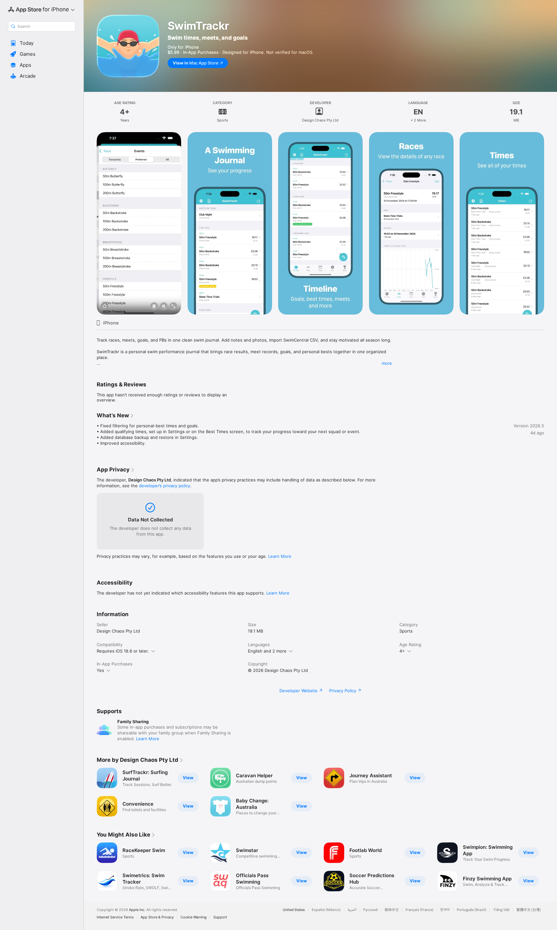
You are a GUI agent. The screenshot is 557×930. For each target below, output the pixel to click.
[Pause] (154, 306)
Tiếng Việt (501, 910)
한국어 (445, 910)
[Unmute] (164, 306)
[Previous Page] (90, 223)
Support (220, 917)
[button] (41, 43)
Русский (370, 910)
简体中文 (392, 910)
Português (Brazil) (471, 910)
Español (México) (326, 910)
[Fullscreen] (173, 306)
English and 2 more (267, 651)
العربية (352, 910)
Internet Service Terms (115, 917)
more (387, 363)
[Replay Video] (104, 306)
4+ (402, 651)
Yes (100, 670)
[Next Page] (550, 223)
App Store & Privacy (157, 917)
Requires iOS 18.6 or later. (123, 651)
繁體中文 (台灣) (528, 910)
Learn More (279, 556)
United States (294, 910)
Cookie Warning (194, 917)
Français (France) (420, 910)
